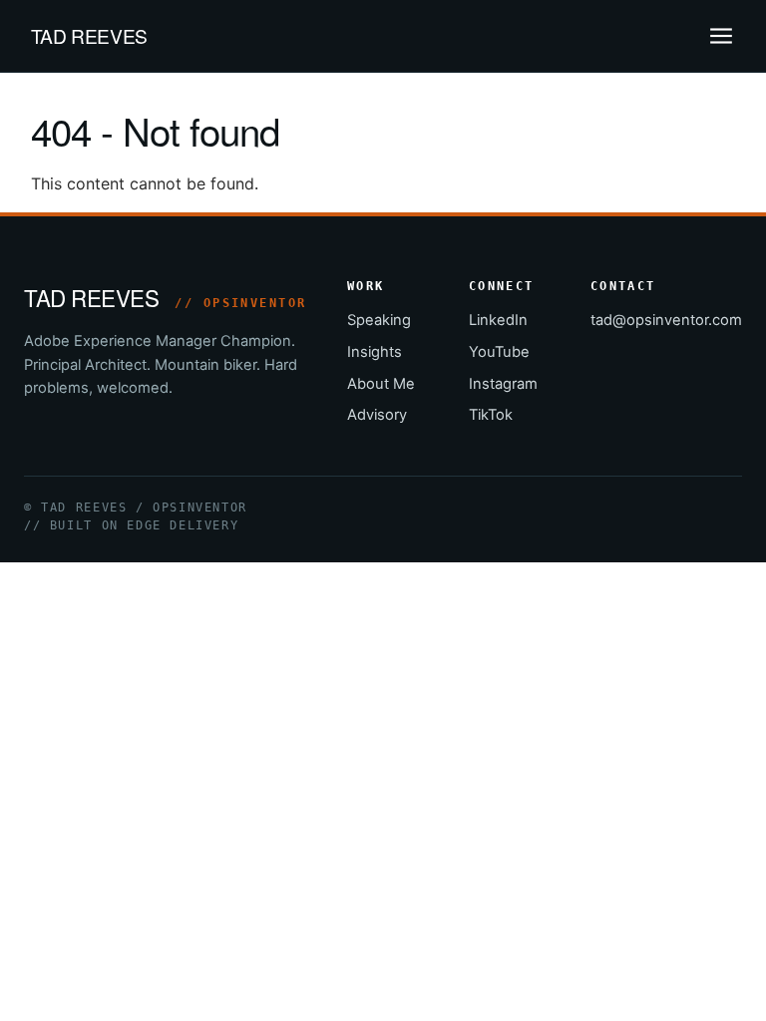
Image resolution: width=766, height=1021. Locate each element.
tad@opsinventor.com (666, 320)
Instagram (503, 384)
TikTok (491, 415)
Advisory (377, 415)
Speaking (379, 320)
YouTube (499, 352)
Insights (374, 352)
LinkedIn (498, 320)
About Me (381, 384)
